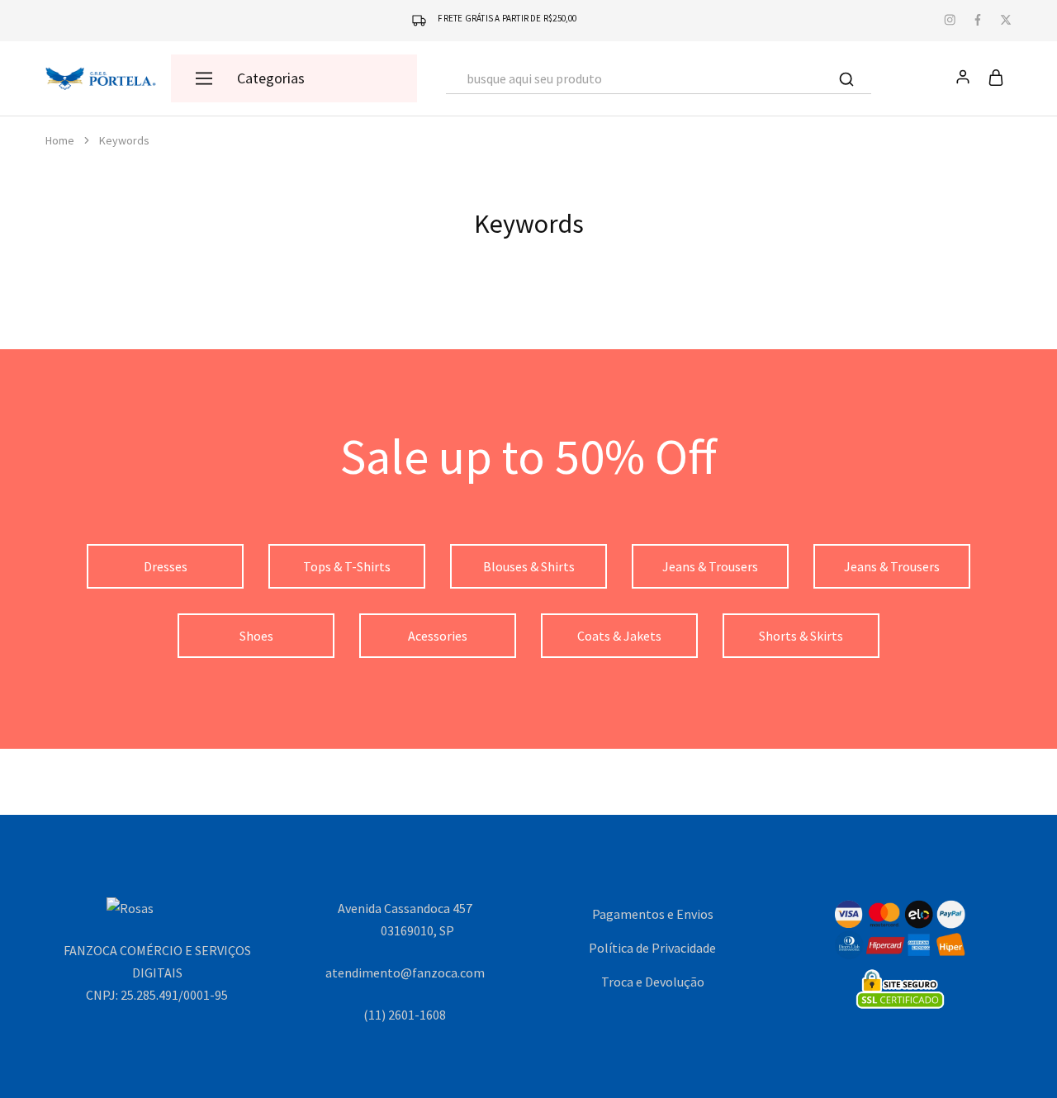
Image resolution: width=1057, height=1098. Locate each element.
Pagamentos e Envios (652, 914)
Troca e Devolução (652, 981)
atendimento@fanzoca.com (405, 972)
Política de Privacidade (652, 947)
